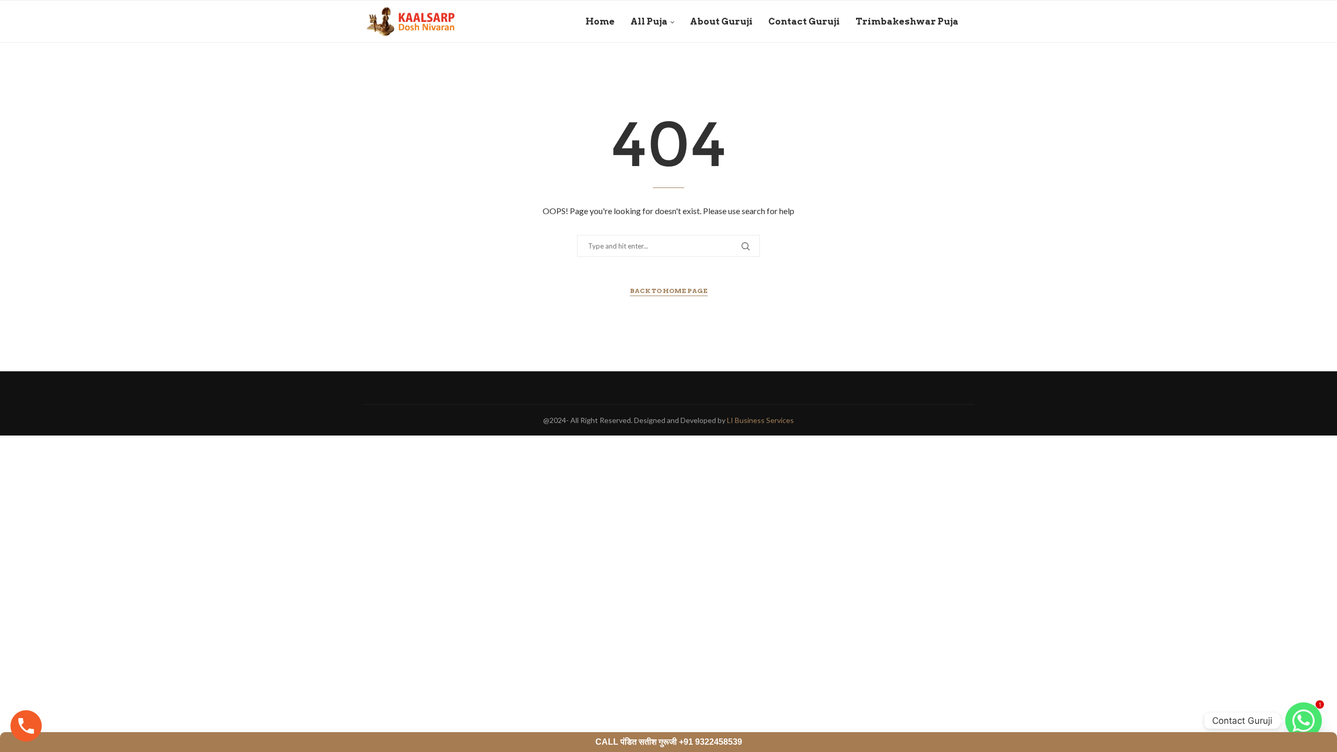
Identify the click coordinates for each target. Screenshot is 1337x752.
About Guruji (721, 21)
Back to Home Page (669, 291)
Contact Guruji (804, 21)
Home (600, 21)
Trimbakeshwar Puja (906, 21)
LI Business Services (760, 420)
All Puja (648, 21)
